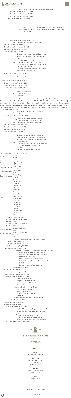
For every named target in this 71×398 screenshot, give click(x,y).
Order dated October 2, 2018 (25, 60)
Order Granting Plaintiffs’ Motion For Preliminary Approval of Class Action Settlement (27, 289)
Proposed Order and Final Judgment (30, 265)
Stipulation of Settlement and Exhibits (28, 149)
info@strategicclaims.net (35, 354)
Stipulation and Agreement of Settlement (17, 213)
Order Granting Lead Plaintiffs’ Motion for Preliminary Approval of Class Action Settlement (17, 202)
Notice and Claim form (24, 91)
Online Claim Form (28, 40)
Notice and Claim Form (19, 237)
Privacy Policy (35, 394)
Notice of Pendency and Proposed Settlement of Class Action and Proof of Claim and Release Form (31, 56)
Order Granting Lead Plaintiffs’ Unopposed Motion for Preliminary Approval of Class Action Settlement (32, 145)
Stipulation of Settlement (24, 66)
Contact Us (35, 348)
